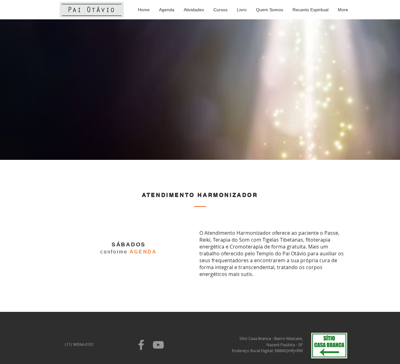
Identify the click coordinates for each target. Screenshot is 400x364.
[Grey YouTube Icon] (158, 345)
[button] (194, 9)
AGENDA (143, 251)
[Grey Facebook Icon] (141, 345)
